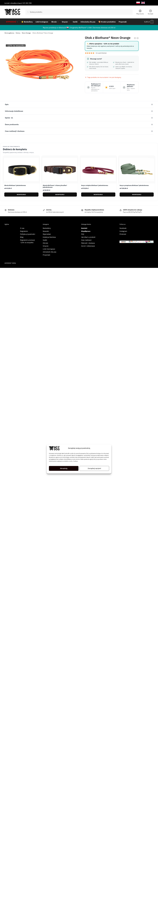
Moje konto (140, 14)
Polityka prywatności (27, 234)
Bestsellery (47, 228)
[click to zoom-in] (40, 60)
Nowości (46, 231)
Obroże (45, 243)
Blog (21, 237)
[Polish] (138, 2)
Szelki (45, 240)
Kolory (18, 33)
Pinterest (123, 234)
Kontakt (150, 14)
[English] (143, 2)
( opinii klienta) (101, 53)
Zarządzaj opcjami (94, 468)
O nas (22, 228)
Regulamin (24, 231)
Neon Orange (26, 33)
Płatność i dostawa (88, 243)
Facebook (123, 228)
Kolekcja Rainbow (49, 237)
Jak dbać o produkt (88, 237)
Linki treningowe (49, 249)
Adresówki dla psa (49, 252)
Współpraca (85, 231)
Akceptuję (63, 468)
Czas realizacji (86, 240)
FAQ (82, 234)
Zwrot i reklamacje (88, 246)
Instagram (123, 231)
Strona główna (9, 33)
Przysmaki (46, 255)
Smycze (45, 246)
